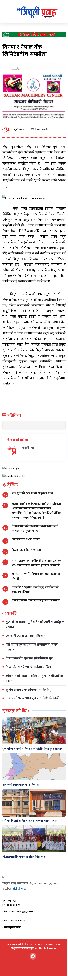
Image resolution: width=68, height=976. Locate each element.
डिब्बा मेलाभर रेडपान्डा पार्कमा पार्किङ (28, 667)
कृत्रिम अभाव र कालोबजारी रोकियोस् (28, 690)
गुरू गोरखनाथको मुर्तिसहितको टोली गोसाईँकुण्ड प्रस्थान (35, 624)
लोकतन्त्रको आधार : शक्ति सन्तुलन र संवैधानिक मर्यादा (34, 678)
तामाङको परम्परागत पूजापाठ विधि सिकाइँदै (33, 698)
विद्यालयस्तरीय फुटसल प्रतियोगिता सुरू (29, 658)
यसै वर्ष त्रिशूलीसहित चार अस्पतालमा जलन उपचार (32, 647)
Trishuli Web (18, 888)
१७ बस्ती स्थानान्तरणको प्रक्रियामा (26, 636)
